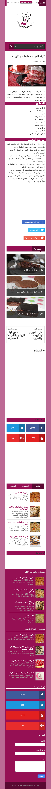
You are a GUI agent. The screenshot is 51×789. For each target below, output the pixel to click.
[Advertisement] (25, 35)
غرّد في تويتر (34, 230)
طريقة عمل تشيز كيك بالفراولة (22, 660)
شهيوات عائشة (17, 785)
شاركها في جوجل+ (32, 238)
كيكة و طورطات (28, 2)
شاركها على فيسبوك (31, 222)
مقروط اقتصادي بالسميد (25, 578)
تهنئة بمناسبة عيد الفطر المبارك (22, 673)
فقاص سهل (29, 615)
